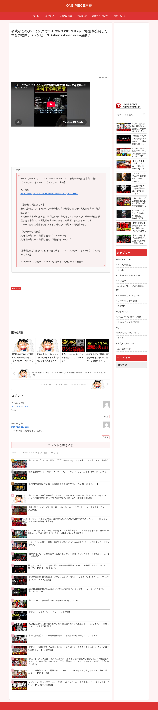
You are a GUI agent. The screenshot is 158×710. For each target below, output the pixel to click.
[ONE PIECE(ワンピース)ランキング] (128, 105)
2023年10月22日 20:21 (20, 427)
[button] (144, 114)
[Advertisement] (60, 56)
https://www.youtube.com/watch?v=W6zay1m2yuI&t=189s (49, 193)
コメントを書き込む (60, 445)
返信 (106, 417)
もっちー (17, 288)
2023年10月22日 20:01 (20, 406)
